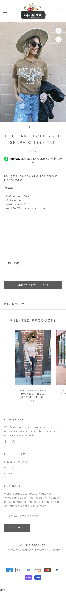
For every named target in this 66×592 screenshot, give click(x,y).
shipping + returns (15, 462)
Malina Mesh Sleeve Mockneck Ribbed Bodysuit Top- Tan (33, 393)
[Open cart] (61, 11)
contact (9, 473)
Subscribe (17, 527)
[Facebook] (5, 442)
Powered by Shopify (47, 550)
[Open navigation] (5, 11)
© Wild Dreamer (33, 545)
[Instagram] (13, 442)
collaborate (11, 467)
